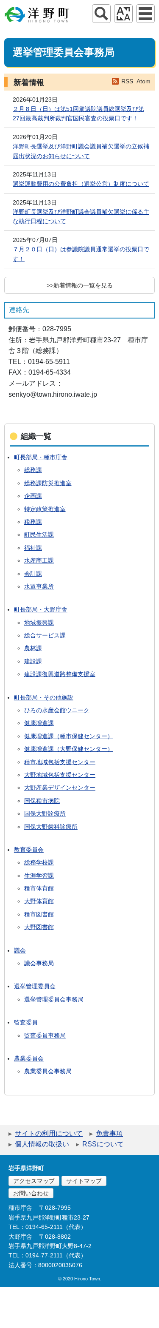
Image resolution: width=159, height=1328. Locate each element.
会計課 (33, 573)
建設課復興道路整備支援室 (59, 674)
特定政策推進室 (45, 509)
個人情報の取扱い (42, 1144)
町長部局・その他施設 (43, 697)
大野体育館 (39, 901)
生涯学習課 (39, 875)
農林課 (33, 648)
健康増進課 (39, 722)
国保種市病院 (42, 800)
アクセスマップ (34, 1180)
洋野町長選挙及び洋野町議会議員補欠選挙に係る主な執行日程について (81, 216)
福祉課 (33, 547)
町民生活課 (39, 534)
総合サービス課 (45, 635)
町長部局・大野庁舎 (40, 609)
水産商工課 (39, 560)
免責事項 (109, 1133)
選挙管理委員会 (35, 986)
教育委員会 (29, 849)
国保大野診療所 (45, 813)
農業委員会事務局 (48, 1071)
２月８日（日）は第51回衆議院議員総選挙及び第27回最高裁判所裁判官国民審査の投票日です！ (78, 113)
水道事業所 (39, 586)
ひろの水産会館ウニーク (56, 710)
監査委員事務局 (45, 1035)
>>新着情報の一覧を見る (80, 285)
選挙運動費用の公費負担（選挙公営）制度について (81, 183)
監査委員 (26, 1022)
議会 (20, 950)
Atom (144, 81)
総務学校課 (39, 862)
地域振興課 (39, 622)
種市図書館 (39, 914)
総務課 (33, 469)
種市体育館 (39, 888)
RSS (127, 81)
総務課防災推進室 (48, 483)
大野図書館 (39, 927)
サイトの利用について (49, 1133)
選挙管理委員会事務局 (54, 999)
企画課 (33, 495)
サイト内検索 (101, 13)
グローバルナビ (145, 13)
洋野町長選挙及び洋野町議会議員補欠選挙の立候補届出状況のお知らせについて (81, 151)
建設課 (33, 661)
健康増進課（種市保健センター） (68, 736)
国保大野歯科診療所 (51, 826)
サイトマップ (84, 1180)
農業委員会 (29, 1058)
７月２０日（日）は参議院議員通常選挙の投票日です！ (81, 254)
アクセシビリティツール (123, 13)
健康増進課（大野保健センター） (68, 748)
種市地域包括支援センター (59, 762)
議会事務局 (39, 963)
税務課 (33, 521)
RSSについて (103, 1144)
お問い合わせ (31, 1193)
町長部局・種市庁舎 (40, 457)
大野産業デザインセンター (59, 787)
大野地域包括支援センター (59, 774)
